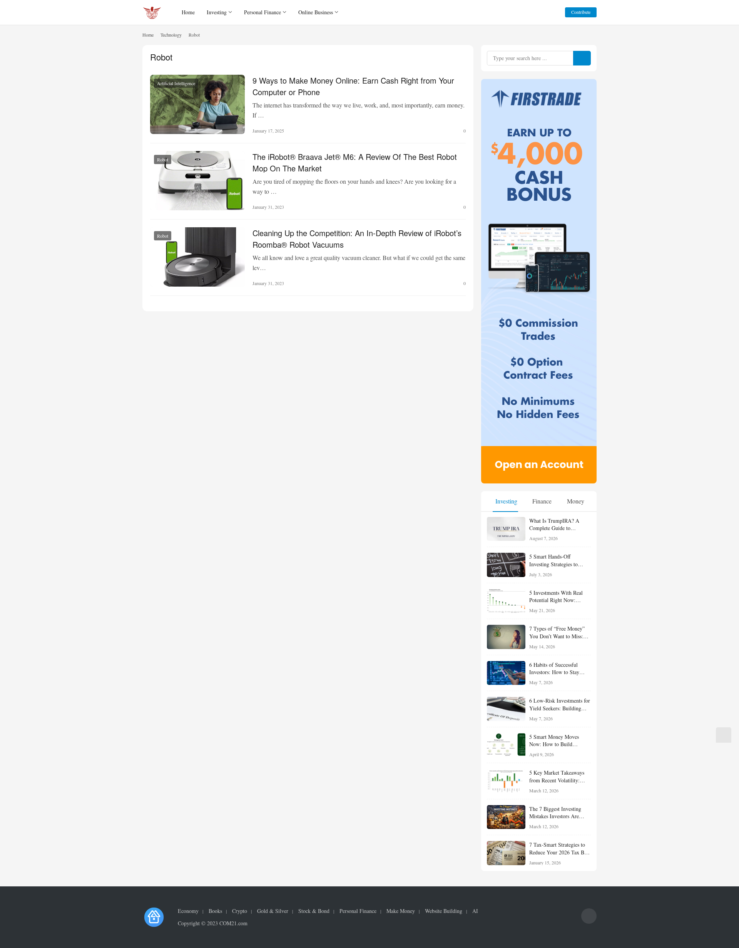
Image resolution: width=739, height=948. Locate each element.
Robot (162, 159)
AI (475, 911)
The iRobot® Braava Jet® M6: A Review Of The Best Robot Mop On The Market (354, 162)
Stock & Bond (313, 911)
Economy (188, 911)
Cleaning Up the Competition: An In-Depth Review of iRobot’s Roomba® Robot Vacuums (356, 238)
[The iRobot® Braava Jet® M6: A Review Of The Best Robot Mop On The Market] (197, 180)
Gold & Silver (272, 911)
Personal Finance (262, 12)
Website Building (443, 911)
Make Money (400, 911)
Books (215, 911)
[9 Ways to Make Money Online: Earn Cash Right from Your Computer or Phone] (197, 104)
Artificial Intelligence (176, 83)
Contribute (580, 12)
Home (188, 12)
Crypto (239, 911)
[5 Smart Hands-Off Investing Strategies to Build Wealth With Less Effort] (506, 565)
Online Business (315, 12)
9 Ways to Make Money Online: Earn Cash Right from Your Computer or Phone (353, 85)
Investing (217, 12)
